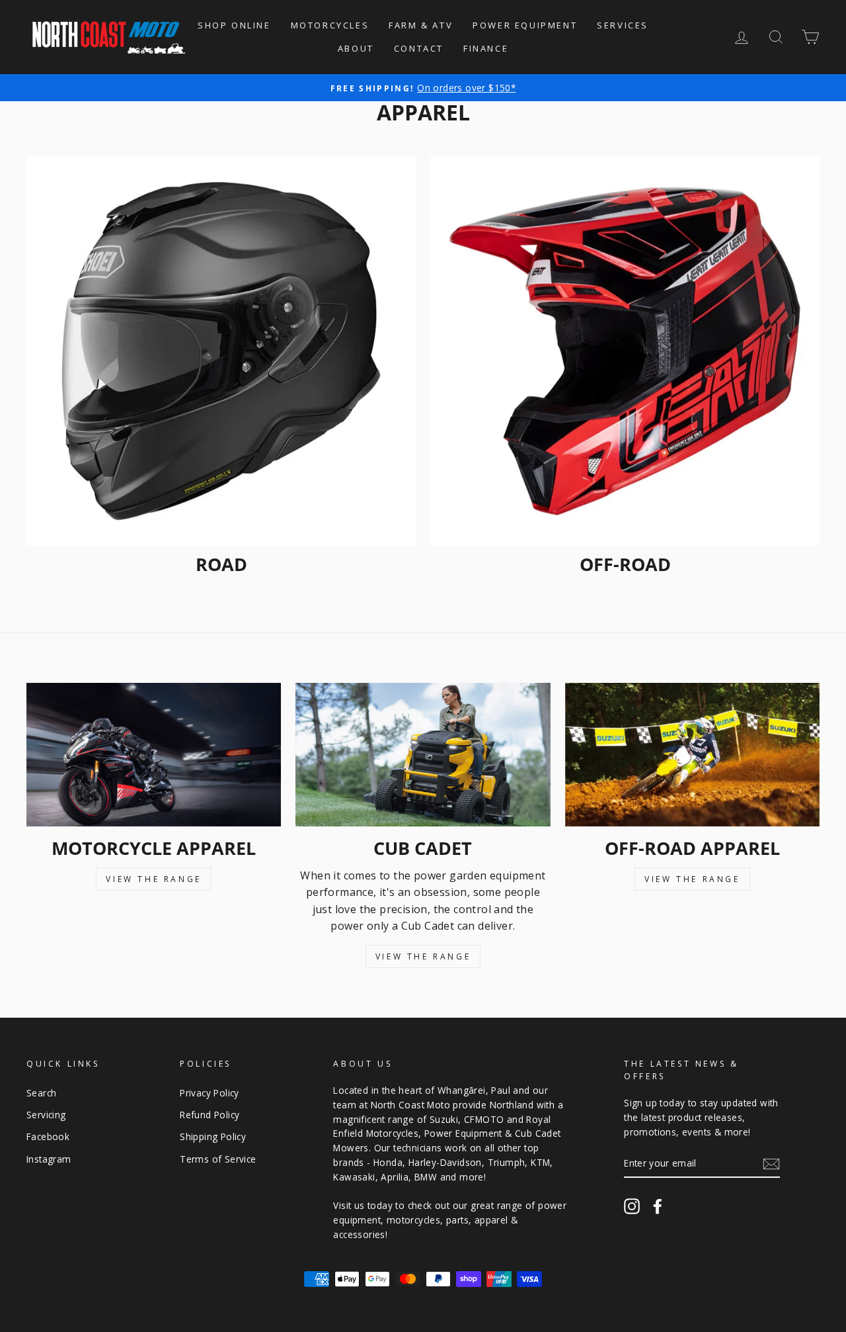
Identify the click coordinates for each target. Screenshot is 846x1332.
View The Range (153, 879)
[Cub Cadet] (422, 754)
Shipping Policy (213, 1136)
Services (622, 25)
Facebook (47, 1136)
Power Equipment (525, 25)
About (356, 48)
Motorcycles (330, 25)
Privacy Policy (209, 1093)
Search (41, 1093)
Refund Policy (209, 1114)
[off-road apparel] (692, 754)
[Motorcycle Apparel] (153, 754)
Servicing (46, 1114)
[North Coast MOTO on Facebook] (658, 1206)
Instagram (48, 1159)
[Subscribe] (771, 1164)
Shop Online (234, 25)
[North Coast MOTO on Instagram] (632, 1206)
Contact (418, 48)
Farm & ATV (421, 25)
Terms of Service (218, 1159)
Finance (485, 48)
